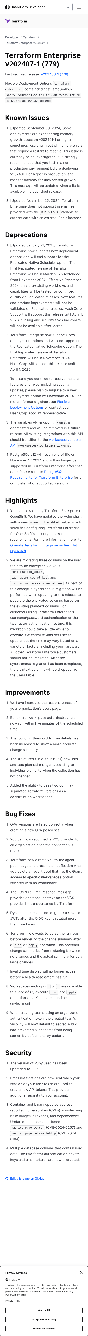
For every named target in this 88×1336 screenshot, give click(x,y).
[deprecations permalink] (51, 235)
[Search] (69, 7)
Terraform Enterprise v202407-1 (26, 43)
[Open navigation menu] (79, 7)
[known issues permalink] (53, 118)
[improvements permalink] (54, 692)
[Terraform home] (16, 21)
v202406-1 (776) (54, 74)
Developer (12, 37)
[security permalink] (36, 1053)
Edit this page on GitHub (27, 1178)
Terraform (29, 37)
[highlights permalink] (41, 500)
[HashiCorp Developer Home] (25, 7)
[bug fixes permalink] (39, 814)
